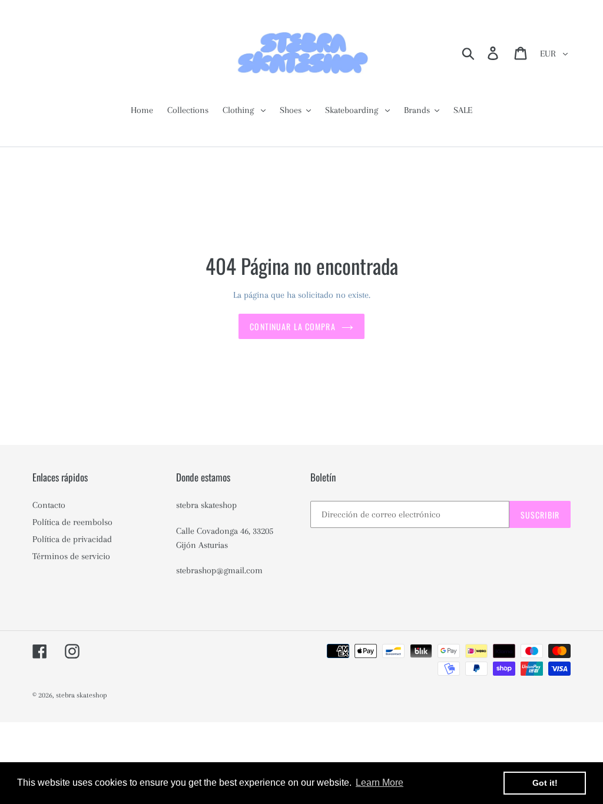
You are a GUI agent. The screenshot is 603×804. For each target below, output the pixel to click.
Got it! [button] (545, 783)
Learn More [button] (379, 783)
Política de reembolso (72, 522)
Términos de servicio (71, 556)
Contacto (48, 505)
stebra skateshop (81, 695)
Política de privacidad (72, 539)
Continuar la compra (292, 326)
